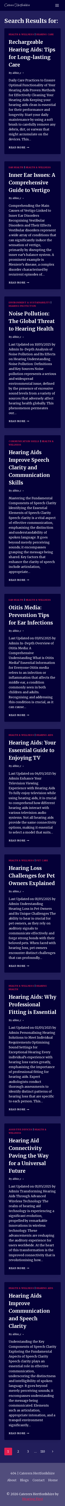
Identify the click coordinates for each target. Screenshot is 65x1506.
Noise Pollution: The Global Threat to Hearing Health (32, 321)
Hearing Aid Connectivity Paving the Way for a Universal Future (29, 1155)
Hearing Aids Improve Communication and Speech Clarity (29, 1311)
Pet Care (42, 860)
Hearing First (32, 1499)
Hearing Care (45, 34)
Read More (19, 147)
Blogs (24, 1480)
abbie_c (16, 73)
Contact (38, 1480)
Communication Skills (24, 441)
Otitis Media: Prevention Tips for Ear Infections (31, 615)
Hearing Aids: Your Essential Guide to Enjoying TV (32, 750)
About (11, 1480)
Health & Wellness (21, 34)
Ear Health (16, 167)
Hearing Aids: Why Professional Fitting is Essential (32, 1004)
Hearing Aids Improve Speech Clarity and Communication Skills (29, 467)
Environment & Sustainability (29, 302)
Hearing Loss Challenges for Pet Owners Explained (32, 876)
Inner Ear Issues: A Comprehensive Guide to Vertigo (32, 182)
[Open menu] (57, 5)
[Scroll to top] (56, 1500)
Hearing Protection (22, 306)
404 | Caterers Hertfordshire (32, 1473)
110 (42, 1451)
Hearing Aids (44, 735)
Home (53, 1480)
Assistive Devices (20, 1129)
